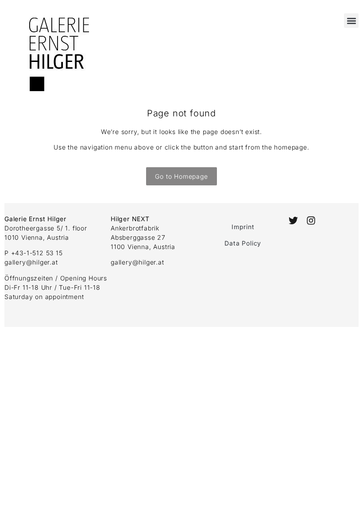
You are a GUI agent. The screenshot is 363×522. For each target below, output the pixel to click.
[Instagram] (311, 220)
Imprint (243, 226)
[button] (351, 20)
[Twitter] (293, 220)
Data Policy (242, 243)
